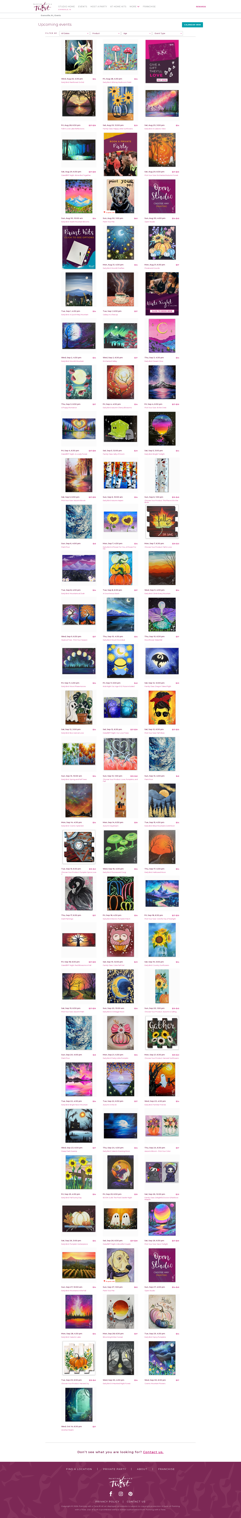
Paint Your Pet (108, 222)
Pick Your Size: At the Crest (155, 408)
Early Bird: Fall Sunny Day (71, 1198)
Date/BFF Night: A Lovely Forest (74, 454)
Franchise (149, 7)
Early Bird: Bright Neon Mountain (74, 1105)
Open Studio (150, 222)
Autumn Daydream (110, 826)
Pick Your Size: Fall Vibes (154, 733)
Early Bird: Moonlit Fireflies (113, 268)
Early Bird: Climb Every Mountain (157, 593)
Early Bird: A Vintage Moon (113, 1012)
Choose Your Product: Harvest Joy (75, 1383)
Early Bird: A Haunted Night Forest (116, 1383)
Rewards (201, 7)
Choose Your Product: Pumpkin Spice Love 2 (78, 873)
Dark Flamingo (67, 919)
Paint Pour (65, 547)
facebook (110, 1493)
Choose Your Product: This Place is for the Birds (161, 501)
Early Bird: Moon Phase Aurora (73, 686)
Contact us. (153, 1452)
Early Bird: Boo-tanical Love (72, 733)
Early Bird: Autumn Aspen (113, 500)
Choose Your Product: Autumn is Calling (160, 1012)
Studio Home (66, 7)
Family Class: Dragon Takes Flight (158, 686)
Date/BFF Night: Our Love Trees (116, 733)
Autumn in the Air (110, 1105)
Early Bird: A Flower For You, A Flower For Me (119, 548)
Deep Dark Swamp (69, 1151)
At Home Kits (118, 7)
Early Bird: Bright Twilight (155, 454)
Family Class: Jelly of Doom (114, 454)
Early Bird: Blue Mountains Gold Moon (160, 826)
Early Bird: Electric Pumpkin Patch (116, 919)
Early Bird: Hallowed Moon (155, 872)
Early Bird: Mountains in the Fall (73, 1291)
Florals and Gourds (152, 268)
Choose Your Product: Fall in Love (158, 547)
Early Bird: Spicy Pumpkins (155, 1337)
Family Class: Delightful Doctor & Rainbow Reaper (161, 1198)
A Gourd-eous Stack (111, 593)
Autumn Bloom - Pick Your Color (158, 1151)
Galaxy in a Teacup (110, 315)
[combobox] (74, 33)
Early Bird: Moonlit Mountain (72, 361)
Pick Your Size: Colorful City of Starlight (160, 919)
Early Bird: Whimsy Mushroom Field (117, 82)
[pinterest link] (130, 1493)
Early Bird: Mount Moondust (114, 640)
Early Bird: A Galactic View (155, 129)
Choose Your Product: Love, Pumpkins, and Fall (120, 780)
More (133, 7)
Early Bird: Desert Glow (154, 361)
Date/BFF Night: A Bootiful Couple (117, 1244)
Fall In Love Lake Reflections (72, 129)
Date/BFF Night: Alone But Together (76, 175)
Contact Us (136, 1501)
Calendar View (192, 25)
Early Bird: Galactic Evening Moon (116, 1151)
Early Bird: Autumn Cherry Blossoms (117, 408)
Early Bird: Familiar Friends (155, 1105)
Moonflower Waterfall (153, 640)
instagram (121, 1493)
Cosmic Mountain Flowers (155, 1383)
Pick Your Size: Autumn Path (72, 1012)
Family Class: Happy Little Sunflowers (118, 129)
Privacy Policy (107, 1501)
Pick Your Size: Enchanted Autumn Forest (161, 175)
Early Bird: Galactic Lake (71, 1337)
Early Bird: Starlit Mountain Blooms (75, 222)
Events (82, 7)
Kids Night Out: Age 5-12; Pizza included (118, 686)
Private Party (114, 1469)
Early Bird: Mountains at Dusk (72, 593)
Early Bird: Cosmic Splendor (72, 826)
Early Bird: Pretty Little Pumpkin (115, 1058)
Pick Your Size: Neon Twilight (156, 1244)
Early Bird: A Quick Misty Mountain (74, 315)
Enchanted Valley (110, 361)
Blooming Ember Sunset (113, 1337)
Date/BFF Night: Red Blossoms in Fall (76, 965)
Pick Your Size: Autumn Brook (73, 500)
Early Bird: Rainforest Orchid (72, 82)
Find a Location (79, 1469)
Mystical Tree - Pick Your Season (74, 640)
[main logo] (42, 3)
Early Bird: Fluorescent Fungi (114, 872)
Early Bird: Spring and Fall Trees (74, 779)
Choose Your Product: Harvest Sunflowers (162, 1058)
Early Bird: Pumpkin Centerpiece (74, 1244)
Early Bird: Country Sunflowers (157, 965)
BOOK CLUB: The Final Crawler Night (117, 1198)
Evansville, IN (64, 9)
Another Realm (67, 1430)
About (142, 1469)
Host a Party (99, 7)
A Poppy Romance (69, 408)
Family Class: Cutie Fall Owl (113, 965)
